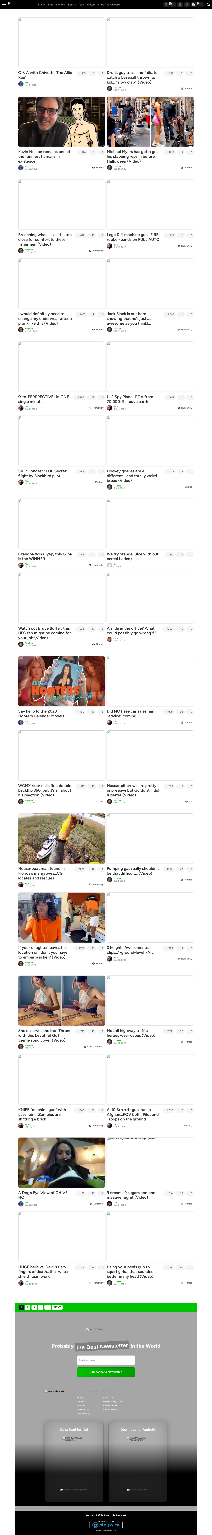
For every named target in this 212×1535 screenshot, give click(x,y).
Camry (116, 638)
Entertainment (56, 4)
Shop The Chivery (109, 4)
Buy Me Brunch (110, 1405)
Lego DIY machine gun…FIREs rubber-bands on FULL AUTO (133, 237)
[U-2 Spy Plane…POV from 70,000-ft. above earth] (150, 367)
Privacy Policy (83, 1413)
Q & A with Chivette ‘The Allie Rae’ (45, 75)
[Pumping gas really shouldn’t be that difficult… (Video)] (150, 838)
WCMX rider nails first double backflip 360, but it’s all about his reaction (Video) (44, 790)
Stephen (117, 87)
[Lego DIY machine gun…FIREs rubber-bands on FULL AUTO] (150, 205)
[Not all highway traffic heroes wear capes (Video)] (150, 1001)
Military (91, 4)
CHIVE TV (108, 1397)
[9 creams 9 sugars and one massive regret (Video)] (150, 1163)
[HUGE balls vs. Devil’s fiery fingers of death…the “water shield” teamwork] (61, 1237)
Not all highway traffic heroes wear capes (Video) (131, 1033)
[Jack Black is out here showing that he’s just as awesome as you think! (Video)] (150, 284)
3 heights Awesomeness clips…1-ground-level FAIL (130, 950)
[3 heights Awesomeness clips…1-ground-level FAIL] (150, 918)
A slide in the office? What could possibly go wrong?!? (131, 630)
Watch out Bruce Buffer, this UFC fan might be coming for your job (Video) (44, 633)
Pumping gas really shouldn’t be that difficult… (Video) (133, 871)
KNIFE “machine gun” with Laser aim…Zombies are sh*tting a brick (42, 1114)
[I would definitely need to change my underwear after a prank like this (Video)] (61, 284)
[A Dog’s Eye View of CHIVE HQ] (61, 1163)
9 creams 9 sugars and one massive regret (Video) (131, 1195)
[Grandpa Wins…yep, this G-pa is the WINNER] (61, 524)
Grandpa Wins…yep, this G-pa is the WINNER (45, 556)
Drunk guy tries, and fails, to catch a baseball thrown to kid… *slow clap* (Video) (132, 77)
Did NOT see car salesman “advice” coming (130, 713)
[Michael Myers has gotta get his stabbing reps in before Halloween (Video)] (150, 122)
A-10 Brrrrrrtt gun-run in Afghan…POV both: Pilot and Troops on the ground (133, 1114)
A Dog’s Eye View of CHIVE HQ (43, 1195)
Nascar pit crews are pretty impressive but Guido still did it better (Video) (133, 790)
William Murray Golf (112, 1401)
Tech (81, 4)
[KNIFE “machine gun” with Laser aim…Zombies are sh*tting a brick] (61, 1079)
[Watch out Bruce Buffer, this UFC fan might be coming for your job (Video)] (61, 598)
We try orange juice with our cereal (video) (133, 556)
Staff (115, 564)
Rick (115, 245)
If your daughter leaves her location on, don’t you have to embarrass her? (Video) (42, 952)
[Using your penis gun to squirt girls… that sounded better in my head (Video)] (150, 1237)
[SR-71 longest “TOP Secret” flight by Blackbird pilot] (61, 441)
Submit (80, 1401)
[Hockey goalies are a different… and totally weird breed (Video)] (150, 441)
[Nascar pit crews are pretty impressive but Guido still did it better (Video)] (150, 755)
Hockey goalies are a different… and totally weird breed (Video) (132, 476)
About (80, 1397)
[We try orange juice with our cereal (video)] (150, 524)
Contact (81, 1405)
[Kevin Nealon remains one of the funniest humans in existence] (61, 122)
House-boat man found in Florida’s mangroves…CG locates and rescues (41, 873)
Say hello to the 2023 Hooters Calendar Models (41, 713)
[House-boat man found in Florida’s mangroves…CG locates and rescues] (61, 838)
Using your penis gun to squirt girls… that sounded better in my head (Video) (130, 1271)
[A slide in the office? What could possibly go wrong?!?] (150, 598)
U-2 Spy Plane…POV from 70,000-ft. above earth (130, 399)
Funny (42, 4)
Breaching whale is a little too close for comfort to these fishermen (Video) (45, 239)
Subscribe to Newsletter (106, 1372)
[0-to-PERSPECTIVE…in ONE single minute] (61, 367)
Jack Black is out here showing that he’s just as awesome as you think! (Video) (129, 320)
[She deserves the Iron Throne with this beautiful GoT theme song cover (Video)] (61, 1001)
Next (57, 1307)
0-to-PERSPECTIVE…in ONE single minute (43, 399)
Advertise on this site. (106, 1530)
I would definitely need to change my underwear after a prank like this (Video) (45, 318)
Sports (72, 4)
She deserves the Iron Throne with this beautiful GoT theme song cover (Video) (44, 1035)
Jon (115, 1203)
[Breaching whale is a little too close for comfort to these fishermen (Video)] (61, 205)
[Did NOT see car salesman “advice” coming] (150, 681)
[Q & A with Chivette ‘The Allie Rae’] (61, 43)
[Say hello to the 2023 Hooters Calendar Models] (61, 681)
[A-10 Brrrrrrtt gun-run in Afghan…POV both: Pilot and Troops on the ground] (150, 1079)
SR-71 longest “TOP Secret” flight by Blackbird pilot (43, 473)
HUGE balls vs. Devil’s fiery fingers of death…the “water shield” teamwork (43, 1271)
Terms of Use (83, 1409)
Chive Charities (110, 1409)
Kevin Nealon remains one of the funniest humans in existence (44, 156)
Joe (26, 83)
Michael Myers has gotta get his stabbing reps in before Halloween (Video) (132, 156)
